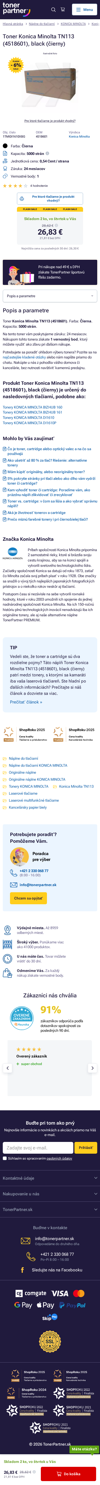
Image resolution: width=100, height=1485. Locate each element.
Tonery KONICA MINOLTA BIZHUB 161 (32, 412)
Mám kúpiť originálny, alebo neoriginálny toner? (46, 472)
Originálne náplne (22, 772)
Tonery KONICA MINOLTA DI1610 (28, 417)
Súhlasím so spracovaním (40, 1158)
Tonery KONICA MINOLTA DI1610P (29, 423)
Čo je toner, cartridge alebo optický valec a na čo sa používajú (49, 451)
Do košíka (72, 1474)
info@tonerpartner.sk (38, 885)
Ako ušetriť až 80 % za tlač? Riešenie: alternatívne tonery (47, 462)
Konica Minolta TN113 (76, 786)
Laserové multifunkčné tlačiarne (34, 800)
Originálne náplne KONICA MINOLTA (37, 779)
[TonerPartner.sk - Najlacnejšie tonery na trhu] (17, 10)
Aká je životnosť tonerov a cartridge (37, 513)
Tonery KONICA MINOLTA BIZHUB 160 (32, 407)
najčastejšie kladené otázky (24, 357)
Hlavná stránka (13, 24)
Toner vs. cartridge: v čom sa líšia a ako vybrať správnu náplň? (52, 503)
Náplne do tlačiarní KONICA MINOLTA (38, 765)
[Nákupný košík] (63, 9)
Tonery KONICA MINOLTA (28, 786)
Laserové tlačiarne (23, 793)
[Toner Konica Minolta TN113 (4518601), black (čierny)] (50, 111)
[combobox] (50, 296)
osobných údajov (59, 1158)
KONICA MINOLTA (73, 24)
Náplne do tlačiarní (42, 24)
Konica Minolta (79, 136)
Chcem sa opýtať (28, 898)
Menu (88, 10)
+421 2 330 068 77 (34, 871)
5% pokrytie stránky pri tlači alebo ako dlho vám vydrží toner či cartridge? (51, 480)
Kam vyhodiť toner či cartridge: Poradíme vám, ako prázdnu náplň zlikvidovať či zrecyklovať (49, 492)
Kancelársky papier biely (28, 807)
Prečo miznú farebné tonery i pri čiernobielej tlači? (48, 519)
